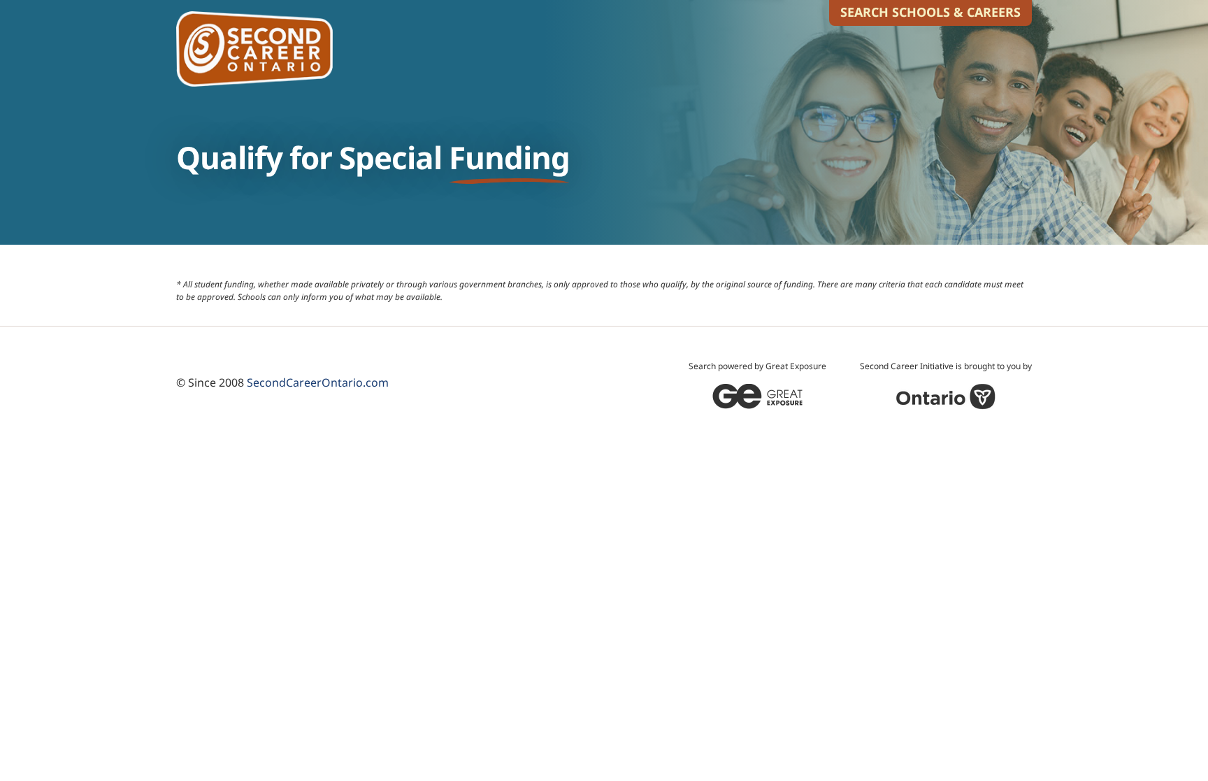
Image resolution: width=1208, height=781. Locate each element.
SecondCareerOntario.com (318, 382)
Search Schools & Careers (930, 11)
